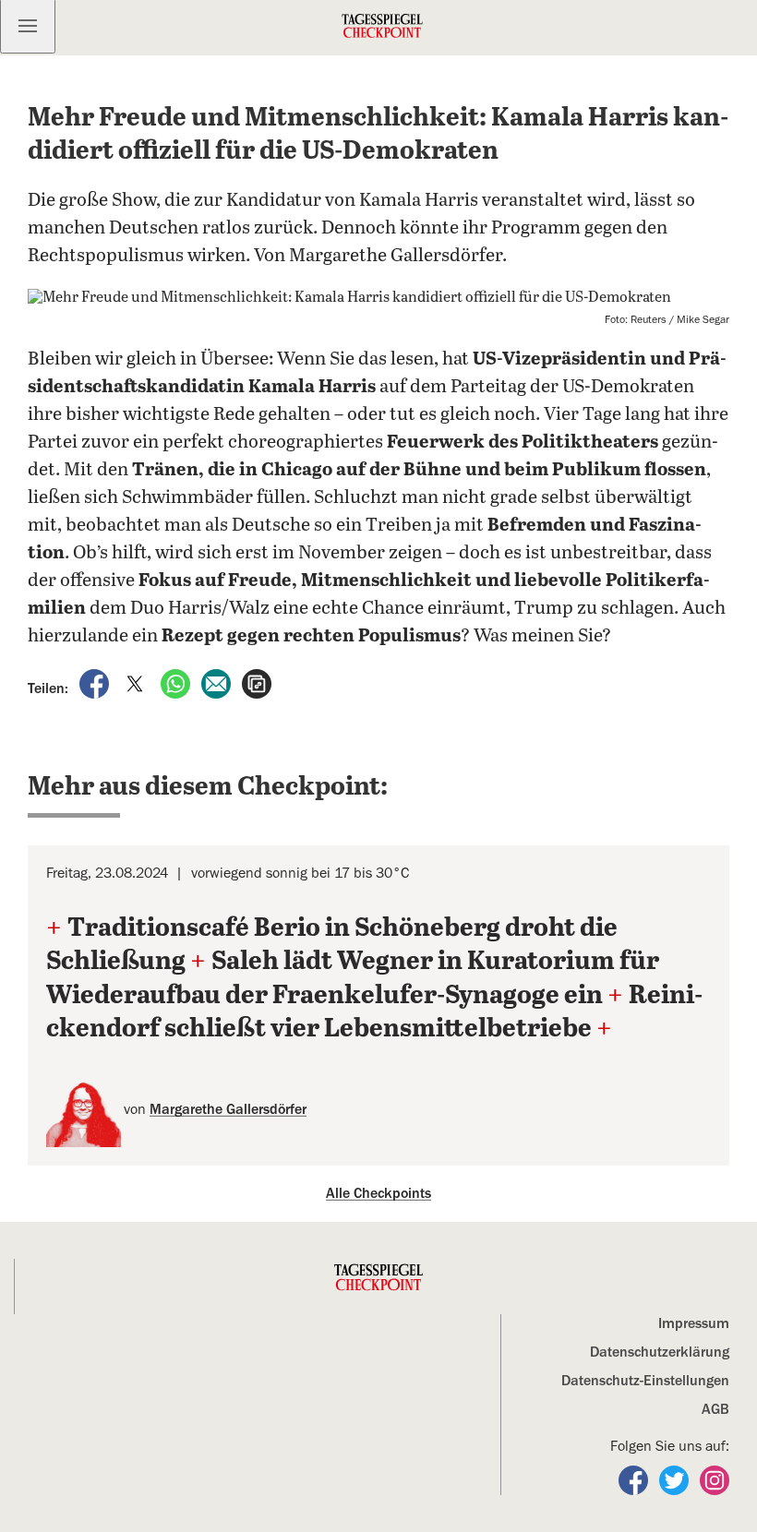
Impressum (693, 1323)
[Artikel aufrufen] (256, 682)
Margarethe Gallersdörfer (228, 1109)
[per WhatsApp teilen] (177, 682)
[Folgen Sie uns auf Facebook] (635, 1479)
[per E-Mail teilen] (217, 682)
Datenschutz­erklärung (659, 1352)
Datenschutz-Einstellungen (645, 1380)
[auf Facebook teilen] (96, 682)
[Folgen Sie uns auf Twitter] (675, 1479)
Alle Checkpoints (378, 1193)
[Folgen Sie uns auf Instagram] (714, 1479)
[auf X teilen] (136, 682)
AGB (715, 1409)
